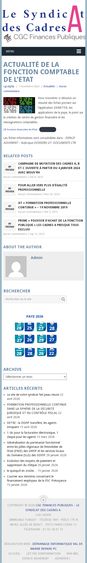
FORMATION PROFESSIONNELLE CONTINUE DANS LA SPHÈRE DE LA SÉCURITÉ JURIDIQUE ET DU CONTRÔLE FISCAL (37, 409)
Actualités (49, 86)
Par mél (73, 553)
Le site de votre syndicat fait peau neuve (33, 394)
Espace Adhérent (35, 558)
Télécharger (48, 129)
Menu (10, 51)
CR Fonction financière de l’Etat (20, 129)
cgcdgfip (8, 86)
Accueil (14, 553)
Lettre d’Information (43, 553)
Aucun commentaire (15, 177)
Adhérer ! (62, 558)
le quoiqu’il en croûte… (22, 470)
